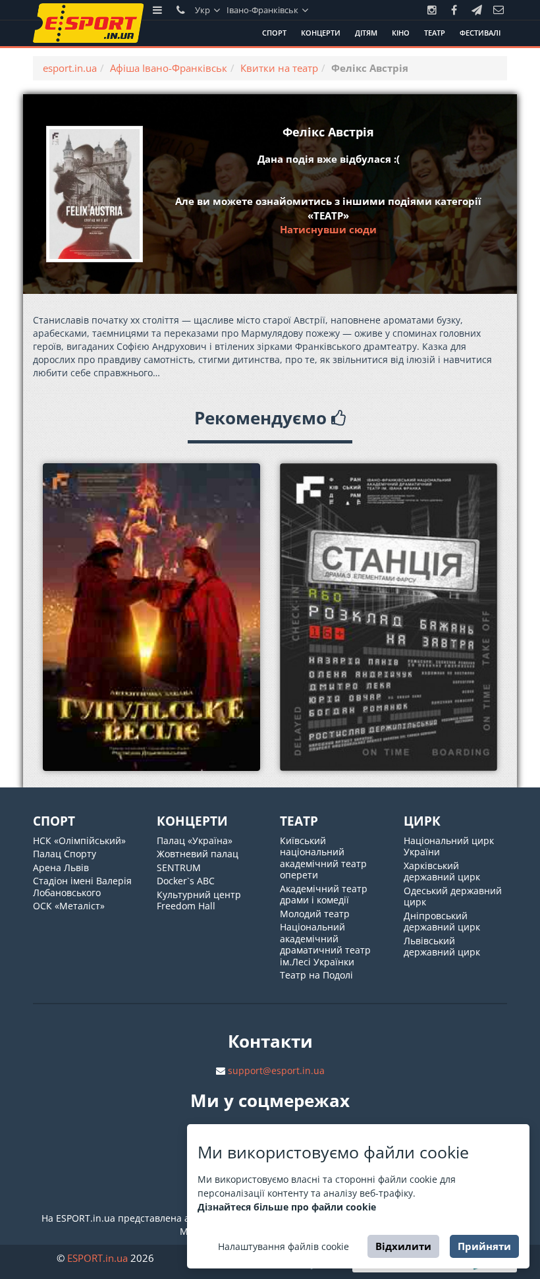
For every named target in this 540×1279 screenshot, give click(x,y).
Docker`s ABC (186, 880)
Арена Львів (61, 867)
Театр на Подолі (316, 975)
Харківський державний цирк (442, 871)
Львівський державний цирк (442, 946)
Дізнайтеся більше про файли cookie (287, 1207)
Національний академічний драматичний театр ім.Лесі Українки (325, 944)
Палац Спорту (64, 853)
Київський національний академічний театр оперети (323, 858)
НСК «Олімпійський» (79, 840)
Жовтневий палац (197, 853)
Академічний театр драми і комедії (323, 894)
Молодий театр (315, 913)
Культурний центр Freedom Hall (199, 900)
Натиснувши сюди (328, 229)
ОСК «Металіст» (69, 905)
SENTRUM (179, 867)
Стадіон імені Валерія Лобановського (82, 886)
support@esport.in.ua (276, 1070)
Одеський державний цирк (453, 896)
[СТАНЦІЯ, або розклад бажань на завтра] (388, 617)
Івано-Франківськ (263, 10)
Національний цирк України (449, 846)
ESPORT (97, 1258)
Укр (203, 10)
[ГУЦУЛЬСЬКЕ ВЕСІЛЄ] (151, 617)
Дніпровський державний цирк (442, 921)
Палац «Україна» (194, 840)
